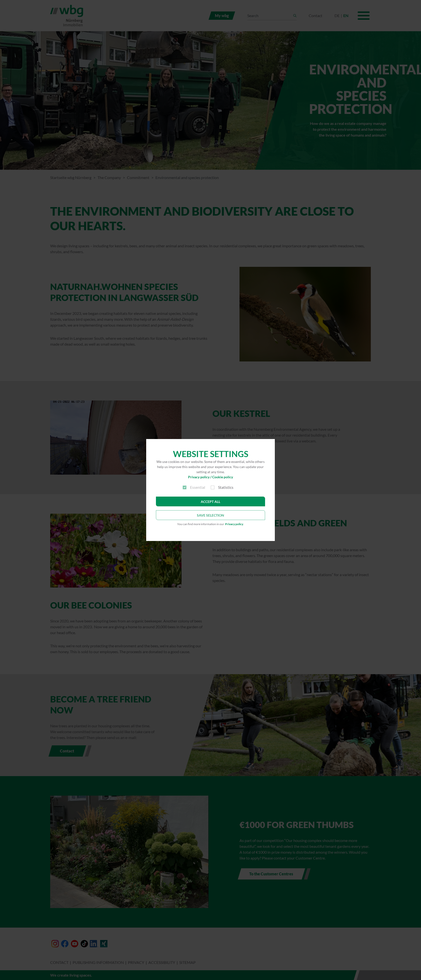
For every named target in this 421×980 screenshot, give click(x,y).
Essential (197, 487)
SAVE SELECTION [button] (210, 515)
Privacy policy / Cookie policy (210, 477)
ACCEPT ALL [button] (210, 502)
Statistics (225, 487)
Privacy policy (234, 524)
